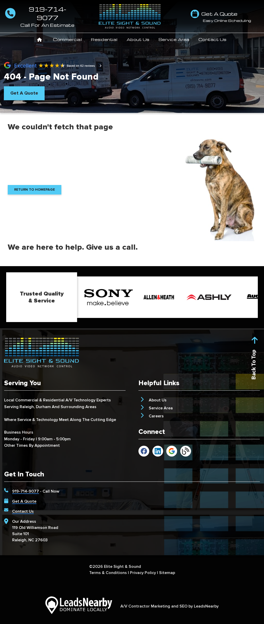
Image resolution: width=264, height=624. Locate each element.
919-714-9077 (25, 491)
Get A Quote (24, 501)
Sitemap (167, 572)
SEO (183, 606)
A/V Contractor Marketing (145, 606)
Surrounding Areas (78, 406)
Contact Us (213, 39)
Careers (156, 416)
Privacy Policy (143, 572)
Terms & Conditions (108, 572)
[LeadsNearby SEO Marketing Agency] (78, 606)
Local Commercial (21, 400)
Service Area (174, 39)
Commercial (67, 39)
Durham (43, 406)
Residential (104, 39)
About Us (138, 39)
